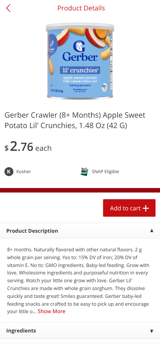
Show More (51, 311)
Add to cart (125, 208)
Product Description (32, 231)
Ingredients (21, 330)
